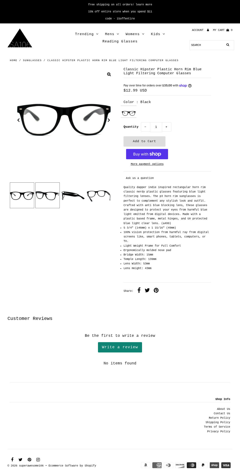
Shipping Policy (218, 422)
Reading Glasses (120, 42)
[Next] (109, 120)
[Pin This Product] (156, 291)
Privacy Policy (218, 431)
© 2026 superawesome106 (26, 465)
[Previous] (18, 120)
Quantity (131, 127)
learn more (144, 4)
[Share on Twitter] (147, 291)
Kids (155, 34)
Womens (133, 34)
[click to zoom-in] (109, 75)
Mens (109, 34)
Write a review (120, 347)
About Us (223, 409)
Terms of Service (217, 427)
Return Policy (219, 418)
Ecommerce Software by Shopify (72, 465)
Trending (84, 34)
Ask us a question (140, 178)
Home (13, 60)
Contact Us (222, 413)
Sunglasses (32, 60)
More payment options (147, 164)
